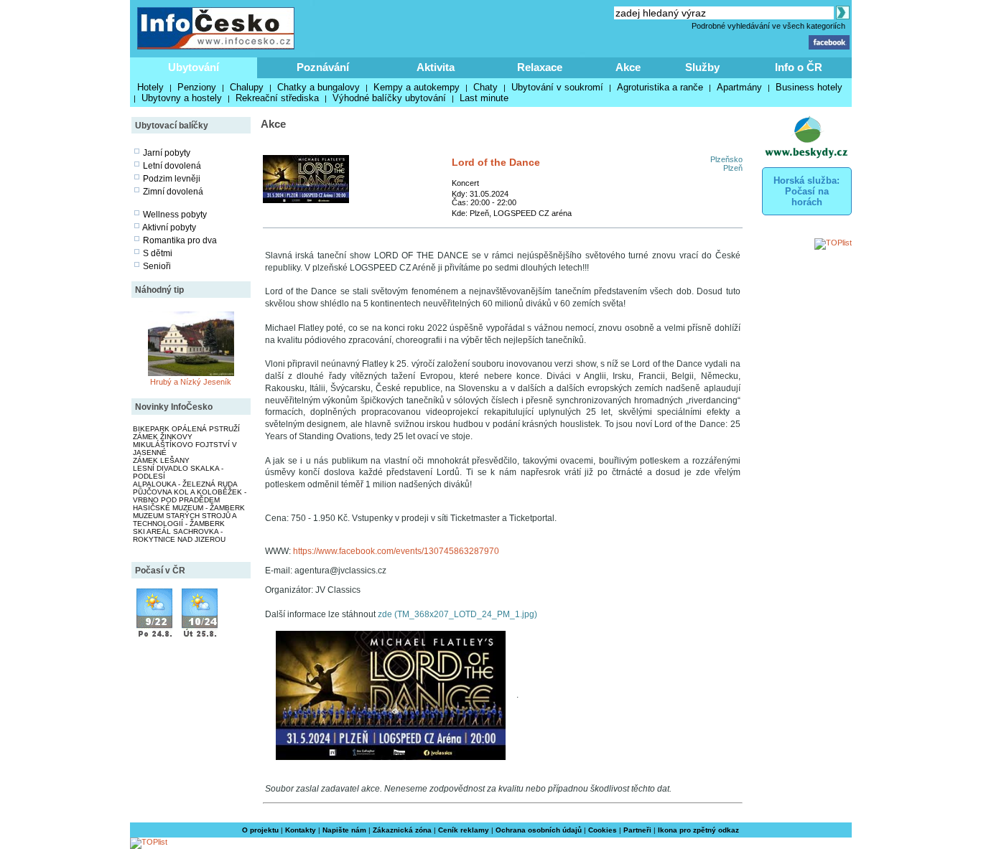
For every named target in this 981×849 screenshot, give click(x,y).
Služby (702, 67)
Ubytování (193, 67)
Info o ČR (798, 67)
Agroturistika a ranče (660, 87)
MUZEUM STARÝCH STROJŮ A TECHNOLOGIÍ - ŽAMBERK (184, 519)
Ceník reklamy (463, 830)
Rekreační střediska (277, 98)
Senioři (157, 266)
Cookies (602, 830)
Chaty (485, 87)
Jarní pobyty (166, 153)
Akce (628, 67)
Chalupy (247, 87)
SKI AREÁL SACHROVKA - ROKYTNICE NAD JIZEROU (179, 535)
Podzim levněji (171, 179)
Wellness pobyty (175, 215)
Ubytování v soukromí (557, 87)
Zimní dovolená (173, 192)
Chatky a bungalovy (318, 87)
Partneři (637, 830)
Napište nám (344, 830)
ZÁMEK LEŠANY (161, 460)
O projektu (260, 830)
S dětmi (157, 253)
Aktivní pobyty (169, 227)
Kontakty (300, 830)
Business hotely (809, 87)
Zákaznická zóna (402, 830)
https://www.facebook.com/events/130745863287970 (396, 551)
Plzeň (733, 168)
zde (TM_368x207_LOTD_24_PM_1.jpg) (457, 614)
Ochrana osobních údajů (539, 830)
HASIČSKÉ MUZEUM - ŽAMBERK (189, 508)
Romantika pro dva (180, 240)
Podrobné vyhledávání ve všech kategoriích (768, 26)
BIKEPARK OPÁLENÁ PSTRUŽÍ (186, 429)
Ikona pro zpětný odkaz (698, 830)
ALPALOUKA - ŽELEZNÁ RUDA (185, 484)
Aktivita (436, 67)
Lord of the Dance (496, 162)
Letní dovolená (172, 166)
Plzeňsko (726, 159)
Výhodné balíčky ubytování (389, 98)
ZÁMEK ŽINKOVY (162, 437)
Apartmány (739, 87)
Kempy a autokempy (416, 87)
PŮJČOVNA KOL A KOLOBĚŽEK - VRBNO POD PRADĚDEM (189, 496)
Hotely (150, 87)
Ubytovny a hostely (181, 98)
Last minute (484, 98)
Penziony (196, 87)
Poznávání (323, 67)
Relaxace (539, 67)
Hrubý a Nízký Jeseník (190, 381)
